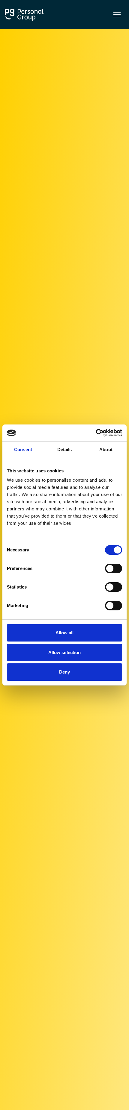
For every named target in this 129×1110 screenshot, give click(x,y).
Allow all (65, 632)
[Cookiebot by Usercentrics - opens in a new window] (96, 433)
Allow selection (64, 652)
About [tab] (105, 449)
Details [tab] (64, 449)
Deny (64, 671)
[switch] (113, 568)
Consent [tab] (23, 449)
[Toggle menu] (117, 14)
